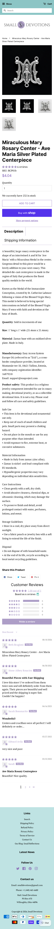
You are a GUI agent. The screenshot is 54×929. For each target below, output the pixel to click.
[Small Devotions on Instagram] (36, 869)
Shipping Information (20, 240)
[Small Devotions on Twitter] (17, 869)
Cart (49, 4)
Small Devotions (35, 911)
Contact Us (27, 839)
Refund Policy (27, 827)
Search (27, 819)
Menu (9, 3)
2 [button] (25, 787)
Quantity (7, 182)
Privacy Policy (27, 831)
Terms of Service (27, 835)
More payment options (27, 220)
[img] (9, 640)
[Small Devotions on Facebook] (24, 869)
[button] (9, 166)
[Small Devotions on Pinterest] (30, 869)
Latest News (27, 852)
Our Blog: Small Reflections (27, 843)
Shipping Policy (27, 823)
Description (13, 231)
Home (4, 38)
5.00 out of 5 (34, 590)
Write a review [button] (27, 621)
